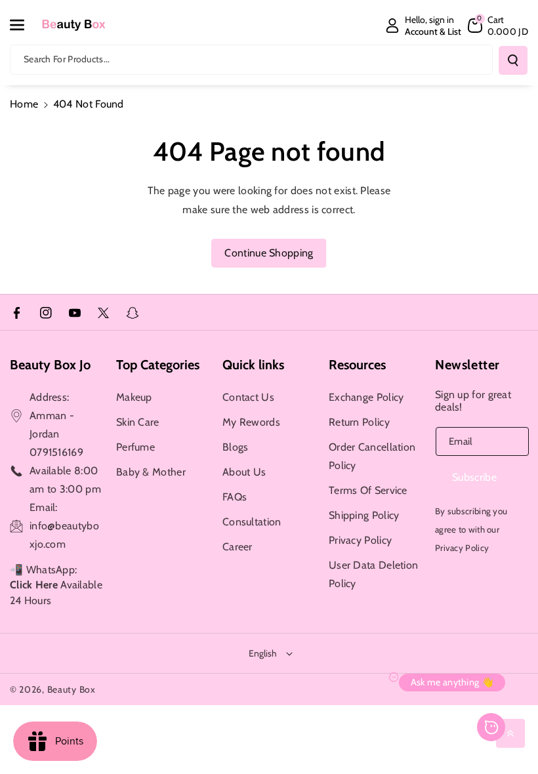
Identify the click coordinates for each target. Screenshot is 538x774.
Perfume (135, 447)
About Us (244, 472)
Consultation (251, 522)
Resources (357, 365)
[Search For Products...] (513, 60)
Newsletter (467, 365)
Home (24, 104)
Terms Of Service (368, 490)
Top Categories (157, 365)
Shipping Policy (364, 515)
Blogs (235, 447)
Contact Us (248, 397)
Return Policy (359, 422)
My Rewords (251, 422)
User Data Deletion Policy (373, 574)
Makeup (134, 397)
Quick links (253, 365)
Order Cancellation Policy (372, 456)
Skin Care (137, 422)
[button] (24, 24)
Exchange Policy (366, 397)
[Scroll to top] (510, 733)
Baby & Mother (151, 472)
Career (237, 546)
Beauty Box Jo (50, 365)
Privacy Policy (360, 540)
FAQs (234, 497)
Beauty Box (71, 689)
